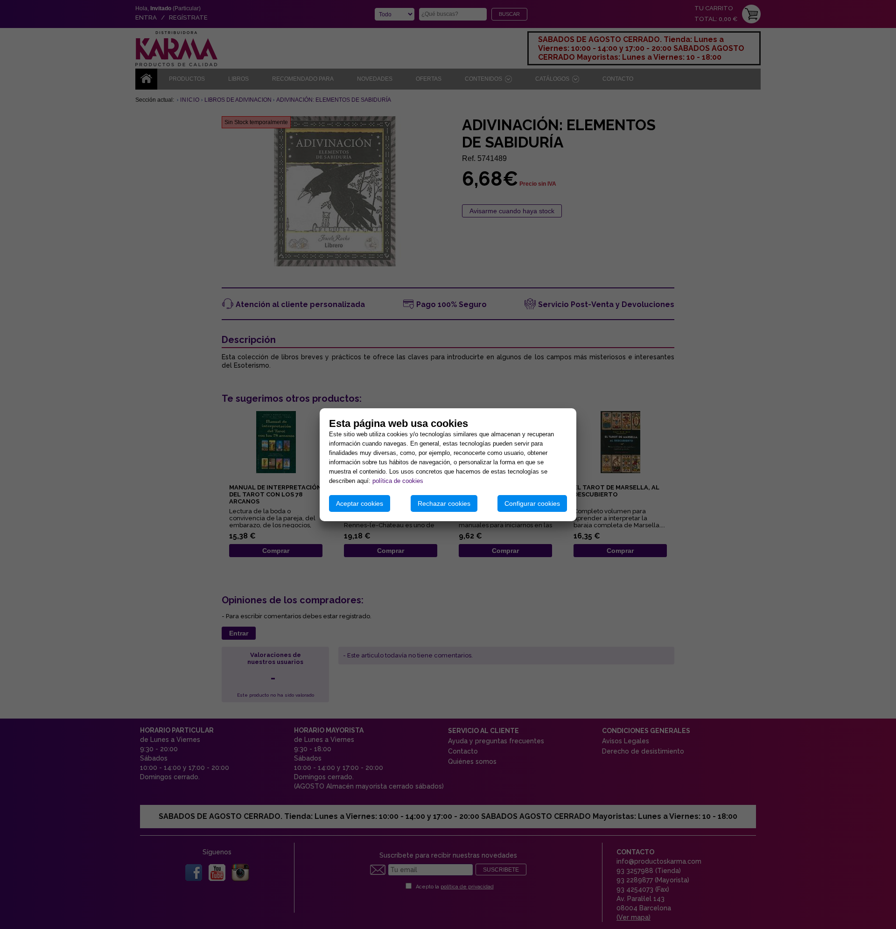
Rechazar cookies (444, 503)
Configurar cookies (532, 503)
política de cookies (397, 480)
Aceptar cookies (359, 503)
